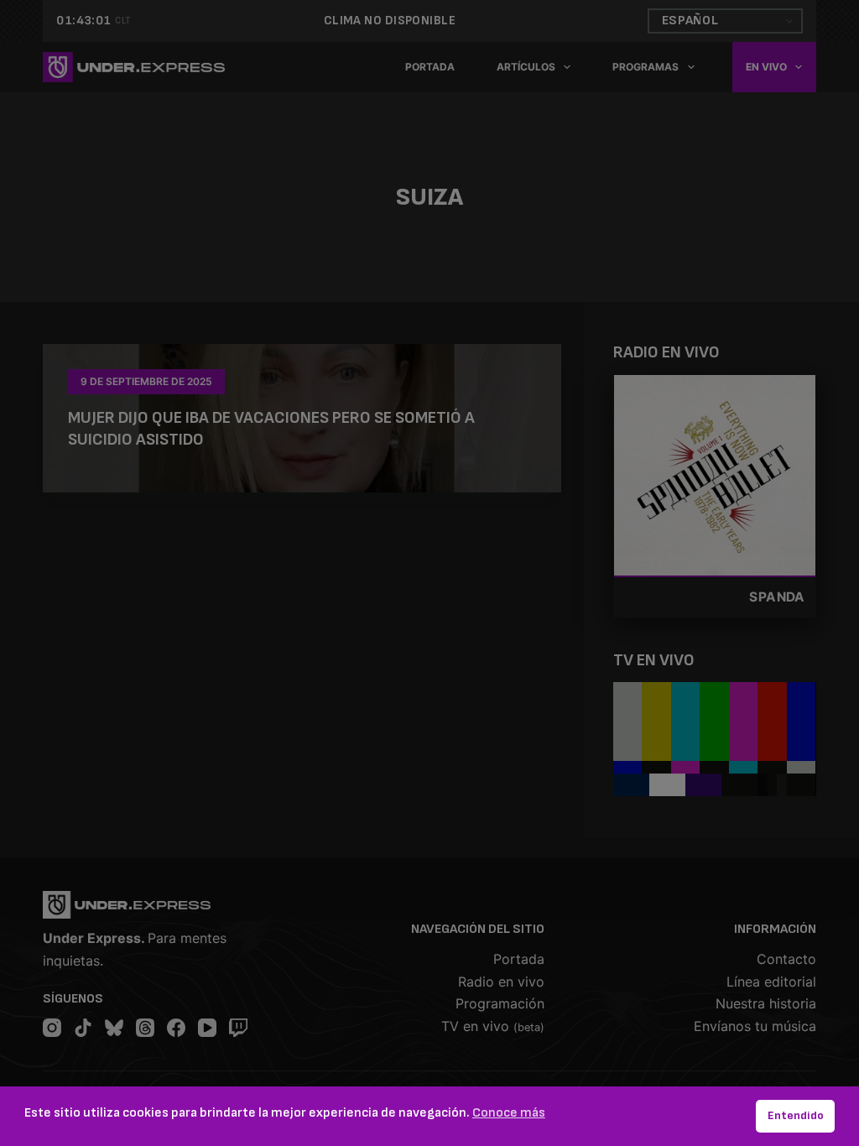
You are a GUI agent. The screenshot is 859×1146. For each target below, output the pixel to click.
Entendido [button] (796, 1115)
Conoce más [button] (508, 1113)
